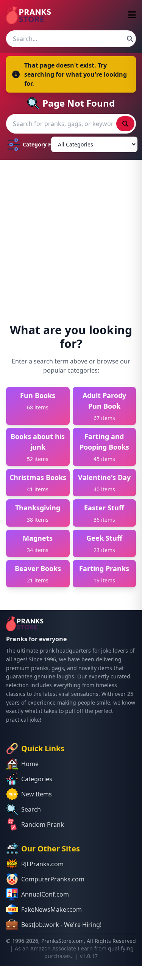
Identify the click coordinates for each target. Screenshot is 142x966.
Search (31, 809)
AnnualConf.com (45, 894)
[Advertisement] (71, 235)
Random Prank (42, 824)
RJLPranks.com (42, 864)
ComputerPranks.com (52, 879)
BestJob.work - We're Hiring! (61, 924)
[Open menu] (132, 15)
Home (30, 764)
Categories (36, 779)
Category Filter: (35, 144)
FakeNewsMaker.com (51, 909)
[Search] (130, 38)
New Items (36, 794)
